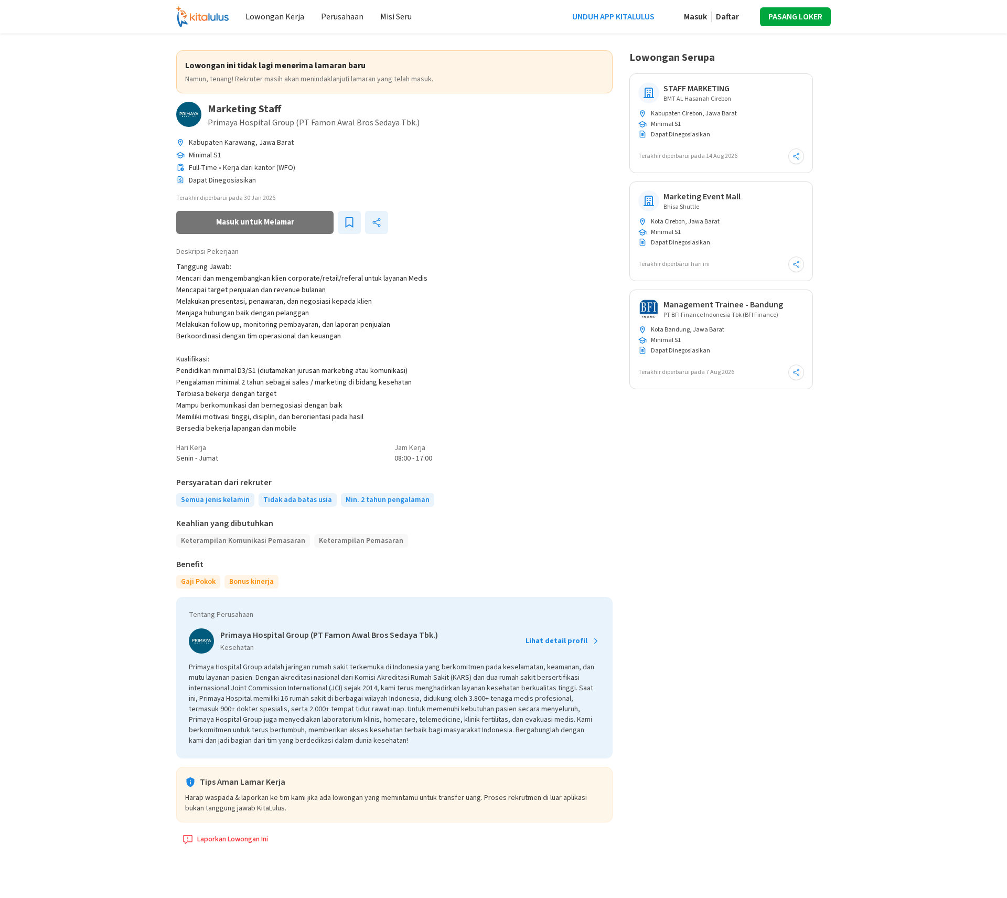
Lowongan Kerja (274, 17)
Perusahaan (342, 17)
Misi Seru (396, 17)
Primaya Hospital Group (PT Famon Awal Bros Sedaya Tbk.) (314, 123)
